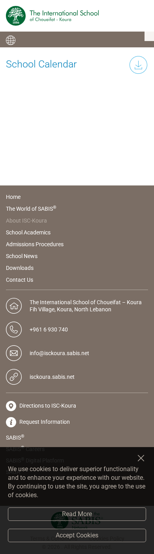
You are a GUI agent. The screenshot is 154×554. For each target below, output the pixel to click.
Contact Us (19, 280)
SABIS (15, 437)
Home (13, 197)
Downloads (20, 268)
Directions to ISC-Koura (47, 405)
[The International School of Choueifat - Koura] (52, 16)
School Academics (28, 232)
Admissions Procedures (35, 244)
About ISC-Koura (26, 220)
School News (22, 256)
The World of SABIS (31, 209)
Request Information (44, 422)
